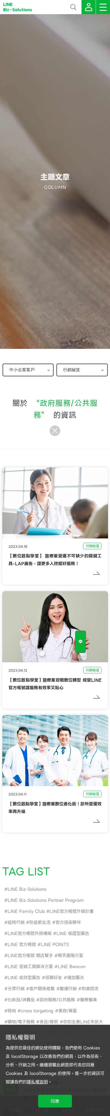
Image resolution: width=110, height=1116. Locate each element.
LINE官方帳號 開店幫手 (30, 955)
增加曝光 (75, 977)
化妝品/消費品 (21, 999)
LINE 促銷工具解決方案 (30, 966)
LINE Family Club (26, 911)
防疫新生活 (39, 922)
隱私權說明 (37, 1082)
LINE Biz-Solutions (27, 889)
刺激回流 (90, 988)
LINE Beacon (71, 966)
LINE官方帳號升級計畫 (72, 911)
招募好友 (53, 977)
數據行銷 (68, 988)
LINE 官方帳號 (22, 944)
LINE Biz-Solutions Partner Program (46, 900)
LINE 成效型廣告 (24, 977)
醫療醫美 (88, 999)
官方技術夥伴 (68, 922)
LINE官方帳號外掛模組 (30, 933)
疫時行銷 (16, 922)
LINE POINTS (55, 944)
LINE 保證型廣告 (72, 933)
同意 (55, 1101)
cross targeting (37, 1010)
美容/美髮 (67, 1010)
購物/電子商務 (21, 1022)
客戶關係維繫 (42, 988)
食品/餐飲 (48, 1022)
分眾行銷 (16, 988)
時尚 (12, 1010)
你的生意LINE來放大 (83, 1022)
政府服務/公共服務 (57, 999)
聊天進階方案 (70, 955)
